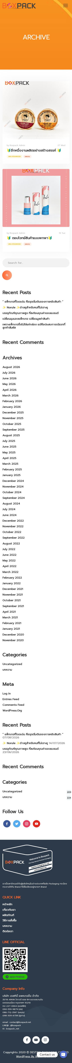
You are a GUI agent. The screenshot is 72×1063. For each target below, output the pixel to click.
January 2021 (11, 629)
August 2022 (11, 544)
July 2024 (9, 509)
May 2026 (9, 384)
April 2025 (9, 458)
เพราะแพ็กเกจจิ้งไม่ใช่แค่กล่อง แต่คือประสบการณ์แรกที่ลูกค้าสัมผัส (34, 326)
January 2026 (12, 407)
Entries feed (11, 699)
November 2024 (13, 487)
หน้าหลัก (7, 904)
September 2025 (13, 430)
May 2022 (9, 561)
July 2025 (9, 441)
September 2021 (13, 606)
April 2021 (9, 612)
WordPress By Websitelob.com (36, 1057)
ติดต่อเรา (8, 931)
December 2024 (13, 481)
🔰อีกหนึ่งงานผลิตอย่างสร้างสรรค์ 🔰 (34, 150)
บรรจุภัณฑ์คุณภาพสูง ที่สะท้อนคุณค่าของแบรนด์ (31, 313)
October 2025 (12, 424)
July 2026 (9, 373)
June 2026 (9, 378)
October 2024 (12, 492)
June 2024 (10, 515)
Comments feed (13, 705)
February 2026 (12, 401)
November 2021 (13, 595)
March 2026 (10, 396)
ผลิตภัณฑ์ (8, 915)
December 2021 (13, 589)
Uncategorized (14, 156)
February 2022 (12, 578)
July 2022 (9, 549)
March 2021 (10, 617)
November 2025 (13, 418)
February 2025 (12, 469)
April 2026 (9, 390)
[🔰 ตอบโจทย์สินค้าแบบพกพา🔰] (36, 198)
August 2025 (11, 435)
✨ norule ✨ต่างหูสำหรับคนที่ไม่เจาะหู (25, 307)
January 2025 (11, 475)
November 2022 (13, 526)
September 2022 (14, 538)
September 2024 (14, 498)
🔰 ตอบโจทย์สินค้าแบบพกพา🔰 (29, 237)
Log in (7, 694)
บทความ (27, 156)
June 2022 (9, 555)
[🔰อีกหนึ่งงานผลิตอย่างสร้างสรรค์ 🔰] (36, 110)
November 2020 (13, 640)
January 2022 (12, 583)
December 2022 (13, 521)
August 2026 (11, 367)
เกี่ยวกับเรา (9, 910)
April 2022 (9, 566)
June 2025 (9, 447)
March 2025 (10, 464)
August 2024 (11, 504)
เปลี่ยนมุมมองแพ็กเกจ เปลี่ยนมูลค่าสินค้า (26, 319)
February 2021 (12, 623)
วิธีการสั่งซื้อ (10, 920)
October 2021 (12, 600)
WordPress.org (12, 711)
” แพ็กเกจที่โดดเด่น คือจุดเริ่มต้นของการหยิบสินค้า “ (33, 302)
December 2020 (13, 635)
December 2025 (13, 413)
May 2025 (9, 453)
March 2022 (10, 572)
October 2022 (12, 532)
